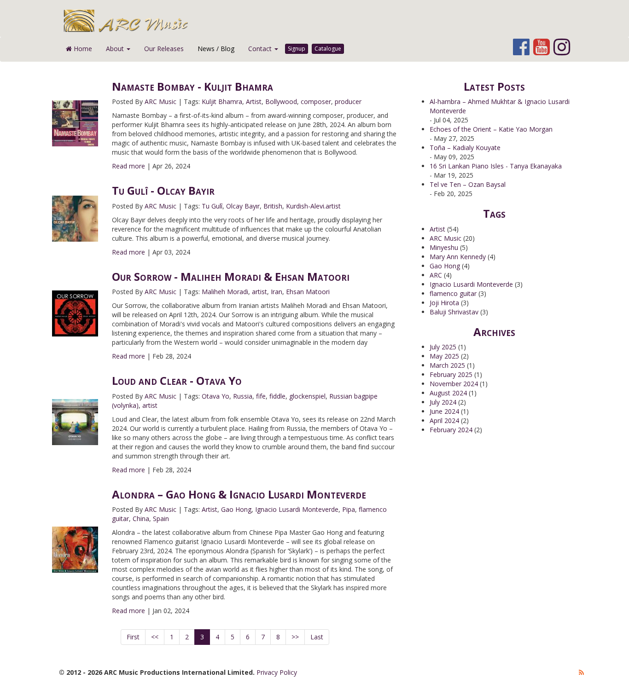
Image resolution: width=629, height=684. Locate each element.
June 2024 (444, 411)
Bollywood (281, 101)
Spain (161, 518)
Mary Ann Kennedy (458, 256)
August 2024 (448, 392)
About (116, 48)
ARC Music (160, 101)
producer (348, 101)
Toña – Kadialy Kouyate (465, 147)
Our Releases (164, 48)
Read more (128, 166)
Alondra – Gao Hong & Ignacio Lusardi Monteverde (239, 494)
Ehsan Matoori (308, 291)
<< (154, 636)
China (141, 518)
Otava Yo (215, 396)
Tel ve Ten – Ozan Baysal (468, 184)
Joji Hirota (444, 302)
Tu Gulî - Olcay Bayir (163, 190)
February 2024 (451, 429)
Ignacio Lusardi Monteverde (296, 509)
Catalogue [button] (327, 48)
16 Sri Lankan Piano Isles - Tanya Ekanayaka (496, 166)
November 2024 (454, 383)
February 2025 (451, 374)
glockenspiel (307, 396)
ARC (436, 275)
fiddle (277, 396)
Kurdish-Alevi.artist (313, 206)
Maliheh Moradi (225, 291)
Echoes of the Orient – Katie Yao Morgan (491, 129)
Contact (261, 48)
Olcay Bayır (243, 206)
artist (259, 291)
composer (316, 101)
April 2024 (444, 420)
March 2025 (447, 365)
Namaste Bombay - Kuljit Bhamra (192, 86)
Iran (276, 291)
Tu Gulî (212, 206)
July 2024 (443, 402)
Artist (254, 101)
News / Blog (216, 48)
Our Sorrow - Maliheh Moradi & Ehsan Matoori (230, 276)
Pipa (348, 509)
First (133, 636)
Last (316, 636)
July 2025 (443, 346)
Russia (242, 396)
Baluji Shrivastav (454, 311)
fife (261, 396)
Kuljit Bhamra (222, 101)
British (272, 206)
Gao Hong (236, 509)
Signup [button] (296, 48)
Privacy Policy (276, 672)
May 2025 (444, 356)
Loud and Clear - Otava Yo (177, 380)
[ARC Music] (320, 20)
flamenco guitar (453, 293)
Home (82, 48)
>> (295, 636)
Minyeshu (444, 247)
